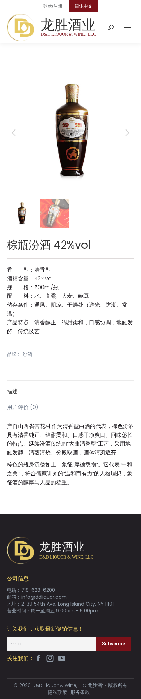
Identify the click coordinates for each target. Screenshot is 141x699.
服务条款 (80, 692)
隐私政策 (57, 692)
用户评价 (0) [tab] (22, 407)
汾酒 (27, 354)
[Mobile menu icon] (127, 27)
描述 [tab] (12, 391)
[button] (124, 77)
